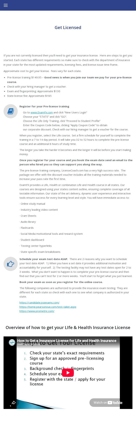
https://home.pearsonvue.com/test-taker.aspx (47, 306)
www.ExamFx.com (42, 112)
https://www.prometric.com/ (36, 311)
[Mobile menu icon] (6, 5)
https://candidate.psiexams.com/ (39, 302)
